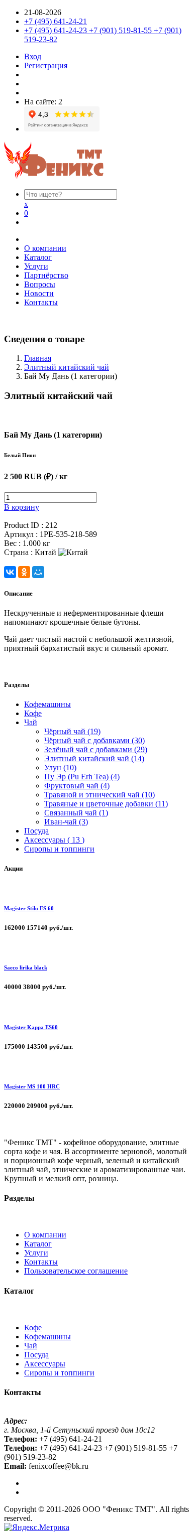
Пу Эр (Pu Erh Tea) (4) (82, 776)
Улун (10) (60, 767)
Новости (39, 293)
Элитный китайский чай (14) (94, 758)
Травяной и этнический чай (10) (99, 794)
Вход (32, 56)
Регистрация (45, 65)
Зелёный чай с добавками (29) (95, 749)
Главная (37, 358)
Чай (30, 722)
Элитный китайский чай (66, 367)
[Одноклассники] (24, 572)
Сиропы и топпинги (59, 849)
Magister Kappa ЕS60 (31, 1027)
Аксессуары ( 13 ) (54, 839)
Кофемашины (47, 704)
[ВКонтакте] (10, 572)
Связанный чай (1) (76, 812)
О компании (45, 248)
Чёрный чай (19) (72, 731)
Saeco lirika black (25, 967)
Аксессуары (44, 1363)
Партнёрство (46, 275)
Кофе (33, 713)
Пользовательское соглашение (76, 1271)
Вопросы (39, 284)
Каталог (38, 257)
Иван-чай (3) (66, 821)
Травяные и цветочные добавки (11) (106, 803)
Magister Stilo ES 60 (29, 908)
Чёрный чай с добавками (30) (94, 740)
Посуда (36, 830)
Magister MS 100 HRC (32, 1086)
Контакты (41, 302)
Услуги (36, 266)
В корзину (21, 507)
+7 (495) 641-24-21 (55, 21)
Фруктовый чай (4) (77, 785)
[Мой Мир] (38, 572)
